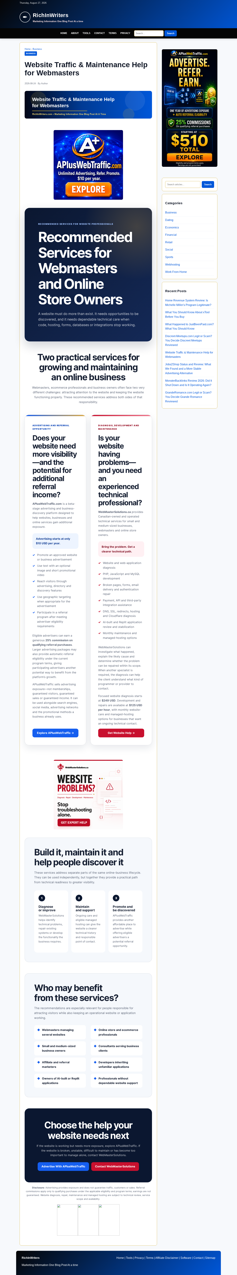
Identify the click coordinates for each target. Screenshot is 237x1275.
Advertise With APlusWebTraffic (63, 1166)
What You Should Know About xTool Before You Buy (187, 314)
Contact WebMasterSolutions (115, 1166)
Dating (169, 220)
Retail (168, 242)
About (75, 33)
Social (169, 249)
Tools (86, 33)
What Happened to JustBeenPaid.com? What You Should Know (189, 326)
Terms (113, 33)
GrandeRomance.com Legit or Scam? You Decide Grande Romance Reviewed (188, 397)
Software (185, 1257)
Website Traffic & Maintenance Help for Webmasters (189, 354)
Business (37, 49)
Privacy (125, 33)
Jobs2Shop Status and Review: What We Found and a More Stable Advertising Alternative (188, 369)
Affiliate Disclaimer (166, 1257)
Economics (172, 227)
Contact (99, 33)
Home (63, 33)
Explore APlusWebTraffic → (55, 733)
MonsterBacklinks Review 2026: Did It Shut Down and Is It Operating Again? (188, 383)
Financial (171, 234)
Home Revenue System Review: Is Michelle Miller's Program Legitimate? (188, 302)
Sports (169, 257)
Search (170, 33)
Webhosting (172, 264)
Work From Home (176, 271)
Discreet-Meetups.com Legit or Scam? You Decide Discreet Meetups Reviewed (188, 340)
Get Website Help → (121, 733)
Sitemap (210, 1257)
